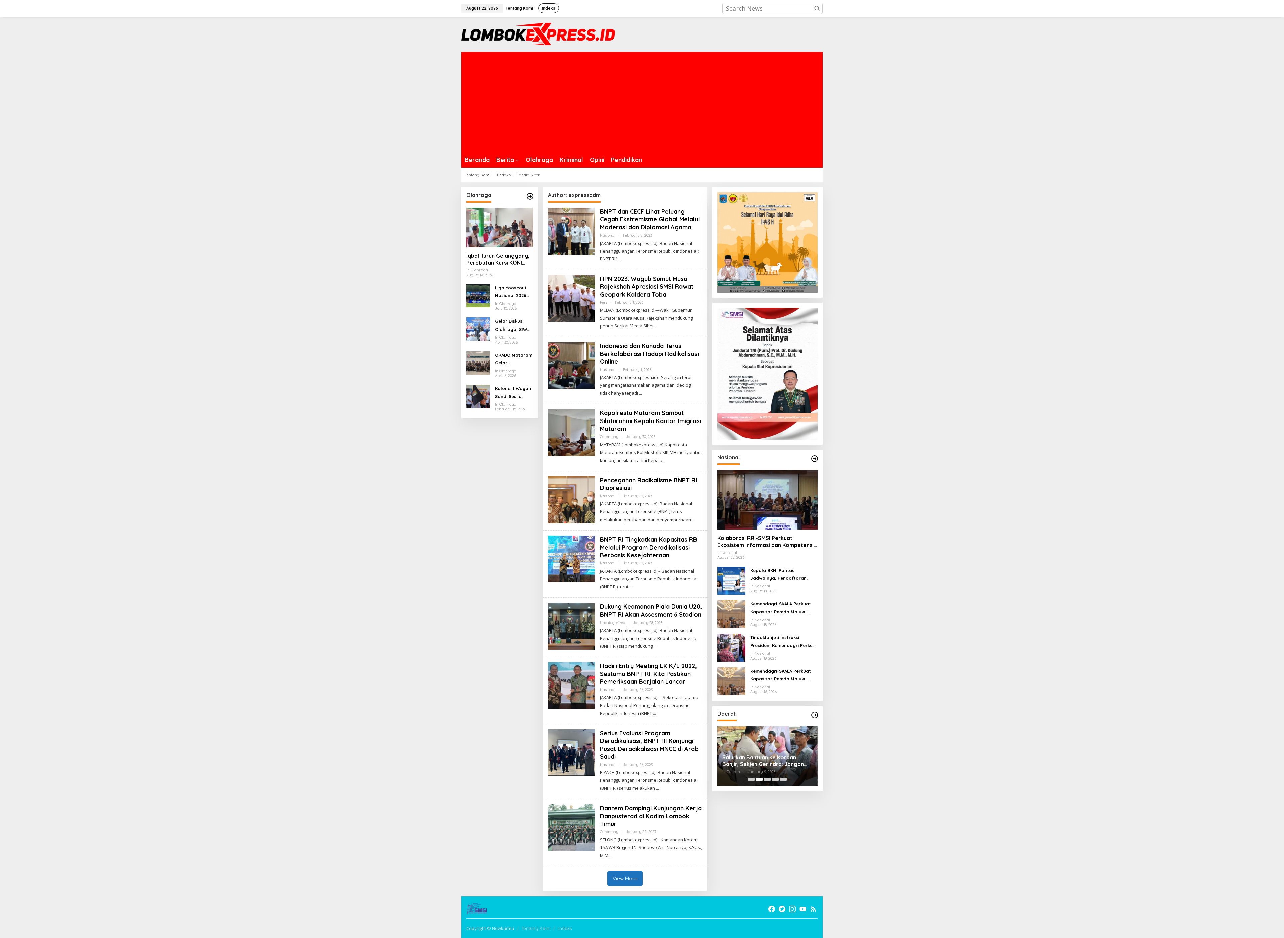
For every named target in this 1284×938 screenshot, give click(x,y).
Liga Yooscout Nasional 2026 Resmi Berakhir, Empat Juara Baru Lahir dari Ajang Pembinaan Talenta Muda (512, 292)
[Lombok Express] (538, 33)
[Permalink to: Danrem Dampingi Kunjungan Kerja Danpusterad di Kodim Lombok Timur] (571, 827)
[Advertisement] (642, 102)
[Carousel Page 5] (783, 779)
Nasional (607, 235)
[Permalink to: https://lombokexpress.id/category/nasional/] (815, 459)
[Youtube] (802, 909)
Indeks (565, 928)
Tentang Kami (536, 928)
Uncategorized (612, 622)
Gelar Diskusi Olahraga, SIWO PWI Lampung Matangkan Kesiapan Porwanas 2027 (512, 325)
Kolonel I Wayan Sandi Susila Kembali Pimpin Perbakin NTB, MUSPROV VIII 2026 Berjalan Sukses (513, 393)
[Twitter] (782, 909)
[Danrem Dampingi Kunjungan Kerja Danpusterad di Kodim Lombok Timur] (610, 855)
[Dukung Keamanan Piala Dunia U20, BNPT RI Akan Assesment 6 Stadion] (655, 646)
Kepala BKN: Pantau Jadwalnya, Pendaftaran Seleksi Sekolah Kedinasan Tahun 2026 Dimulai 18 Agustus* (779, 575)
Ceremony (609, 436)
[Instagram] (792, 909)
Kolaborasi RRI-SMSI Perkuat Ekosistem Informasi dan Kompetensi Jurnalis (765, 542)
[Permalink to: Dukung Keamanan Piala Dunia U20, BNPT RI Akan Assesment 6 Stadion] (571, 626)
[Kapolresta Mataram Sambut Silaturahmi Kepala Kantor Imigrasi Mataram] (664, 460)
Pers (603, 302)
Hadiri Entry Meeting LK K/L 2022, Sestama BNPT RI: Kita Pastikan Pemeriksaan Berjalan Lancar (648, 673)
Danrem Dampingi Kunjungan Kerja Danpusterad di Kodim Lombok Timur (651, 816)
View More (625, 878)
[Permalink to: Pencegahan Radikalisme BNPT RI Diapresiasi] (571, 499)
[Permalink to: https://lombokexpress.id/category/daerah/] (815, 715)
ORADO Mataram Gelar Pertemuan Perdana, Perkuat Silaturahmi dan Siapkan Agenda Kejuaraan (513, 359)
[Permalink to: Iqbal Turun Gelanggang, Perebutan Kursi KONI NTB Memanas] (499, 227)
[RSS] (813, 909)
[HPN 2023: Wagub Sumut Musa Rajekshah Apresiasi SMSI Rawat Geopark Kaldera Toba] (656, 326)
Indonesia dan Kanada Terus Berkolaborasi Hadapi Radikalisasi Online (649, 353)
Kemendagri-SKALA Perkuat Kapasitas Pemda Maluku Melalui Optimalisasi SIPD (780, 608)
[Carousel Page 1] (751, 779)
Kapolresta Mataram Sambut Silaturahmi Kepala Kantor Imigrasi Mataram (650, 421)
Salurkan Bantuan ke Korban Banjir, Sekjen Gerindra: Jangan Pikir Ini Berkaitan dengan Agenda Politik (766, 761)
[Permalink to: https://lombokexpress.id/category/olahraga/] (530, 196)
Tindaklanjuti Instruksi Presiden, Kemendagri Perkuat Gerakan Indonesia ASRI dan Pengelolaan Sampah (784, 642)
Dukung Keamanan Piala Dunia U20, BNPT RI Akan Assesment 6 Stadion (651, 610)
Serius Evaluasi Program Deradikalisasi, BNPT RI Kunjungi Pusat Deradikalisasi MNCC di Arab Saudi (649, 744)
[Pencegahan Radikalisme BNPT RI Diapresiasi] (693, 520)
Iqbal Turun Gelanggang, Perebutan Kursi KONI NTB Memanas (498, 259)
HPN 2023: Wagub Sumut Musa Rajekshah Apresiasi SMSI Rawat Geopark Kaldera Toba (646, 286)
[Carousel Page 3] (767, 779)
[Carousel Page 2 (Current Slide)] (759, 779)
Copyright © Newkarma (490, 928)
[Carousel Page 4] (775, 779)
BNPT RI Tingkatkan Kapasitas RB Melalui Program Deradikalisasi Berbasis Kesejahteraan (648, 547)
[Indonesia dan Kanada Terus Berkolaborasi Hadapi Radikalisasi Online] (640, 393)
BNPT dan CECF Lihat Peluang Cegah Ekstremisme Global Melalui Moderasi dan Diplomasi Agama (650, 219)
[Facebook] (771, 909)
